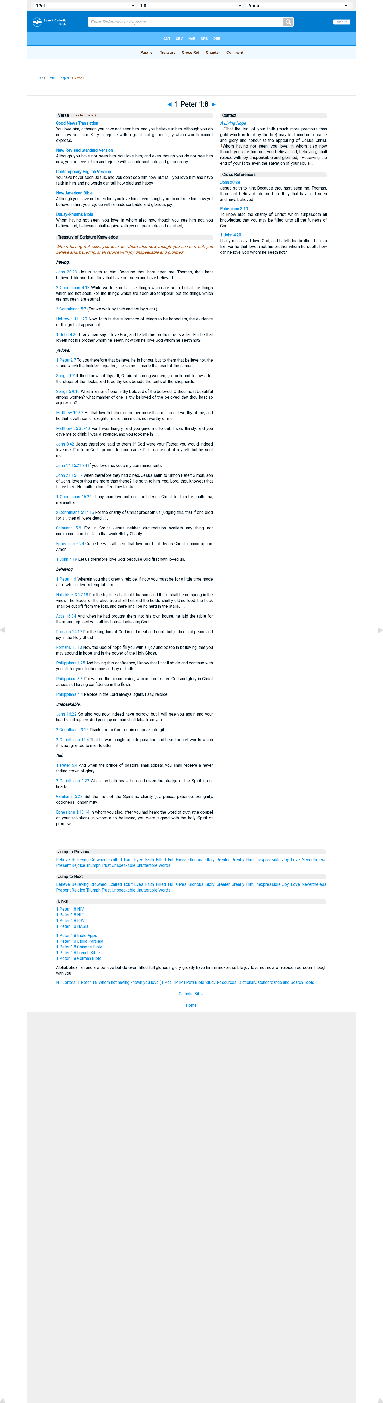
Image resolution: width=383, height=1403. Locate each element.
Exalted (115, 859)
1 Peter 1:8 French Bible (78, 952)
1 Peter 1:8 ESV (70, 920)
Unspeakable (123, 865)
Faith (149, 859)
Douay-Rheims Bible (74, 214)
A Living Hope (233, 123)
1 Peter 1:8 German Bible (78, 958)
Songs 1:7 (65, 375)
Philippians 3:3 (69, 678)
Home (191, 1005)
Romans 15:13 (69, 647)
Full (171, 859)
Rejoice (78, 865)
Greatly (238, 859)
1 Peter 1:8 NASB (72, 926)
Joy (285, 859)
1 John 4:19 (66, 559)
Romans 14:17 (69, 631)
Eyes (138, 859)
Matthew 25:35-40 (73, 428)
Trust (106, 865)
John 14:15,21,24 (71, 465)
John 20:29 (66, 272)
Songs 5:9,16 (68, 391)
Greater (223, 859)
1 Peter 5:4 (66, 765)
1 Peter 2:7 (66, 360)
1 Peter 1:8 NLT (70, 914)
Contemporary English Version (83, 171)
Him (250, 859)
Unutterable (147, 865)
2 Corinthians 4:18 (73, 287)
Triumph (93, 865)
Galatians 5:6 (68, 528)
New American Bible (74, 193)
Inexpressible (268, 859)
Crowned (98, 859)
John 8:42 (65, 444)
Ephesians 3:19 (234, 208)
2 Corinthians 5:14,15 (75, 512)
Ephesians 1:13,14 (72, 812)
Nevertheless (314, 859)
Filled (161, 859)
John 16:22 (66, 714)
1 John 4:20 (67, 334)
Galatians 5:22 (69, 796)
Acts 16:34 (66, 616)
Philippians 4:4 (69, 694)
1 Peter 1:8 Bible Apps (76, 935)
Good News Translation (77, 123)
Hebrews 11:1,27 (71, 318)
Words (164, 865)
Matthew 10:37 (69, 412)
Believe (63, 859)
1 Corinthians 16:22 (74, 496)
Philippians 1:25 (70, 663)
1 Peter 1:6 (66, 579)
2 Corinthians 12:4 (72, 739)
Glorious (195, 859)
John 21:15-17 (69, 475)
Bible (40, 78)
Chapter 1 (65, 78)
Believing (80, 859)
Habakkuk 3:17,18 (72, 594)
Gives (181, 859)
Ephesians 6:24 (70, 543)
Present (63, 865)
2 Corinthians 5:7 (71, 309)
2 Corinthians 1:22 (72, 780)
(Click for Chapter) (83, 115)
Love (295, 859)
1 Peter (50, 78)
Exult (128, 859)
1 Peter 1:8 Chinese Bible (79, 946)
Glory (210, 859)
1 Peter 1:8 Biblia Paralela (79, 941)
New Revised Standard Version (84, 150)
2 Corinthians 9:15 (72, 729)
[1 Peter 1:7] (6, 641)
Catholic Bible (191, 993)
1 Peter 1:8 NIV (70, 909)
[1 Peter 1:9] (376, 641)
